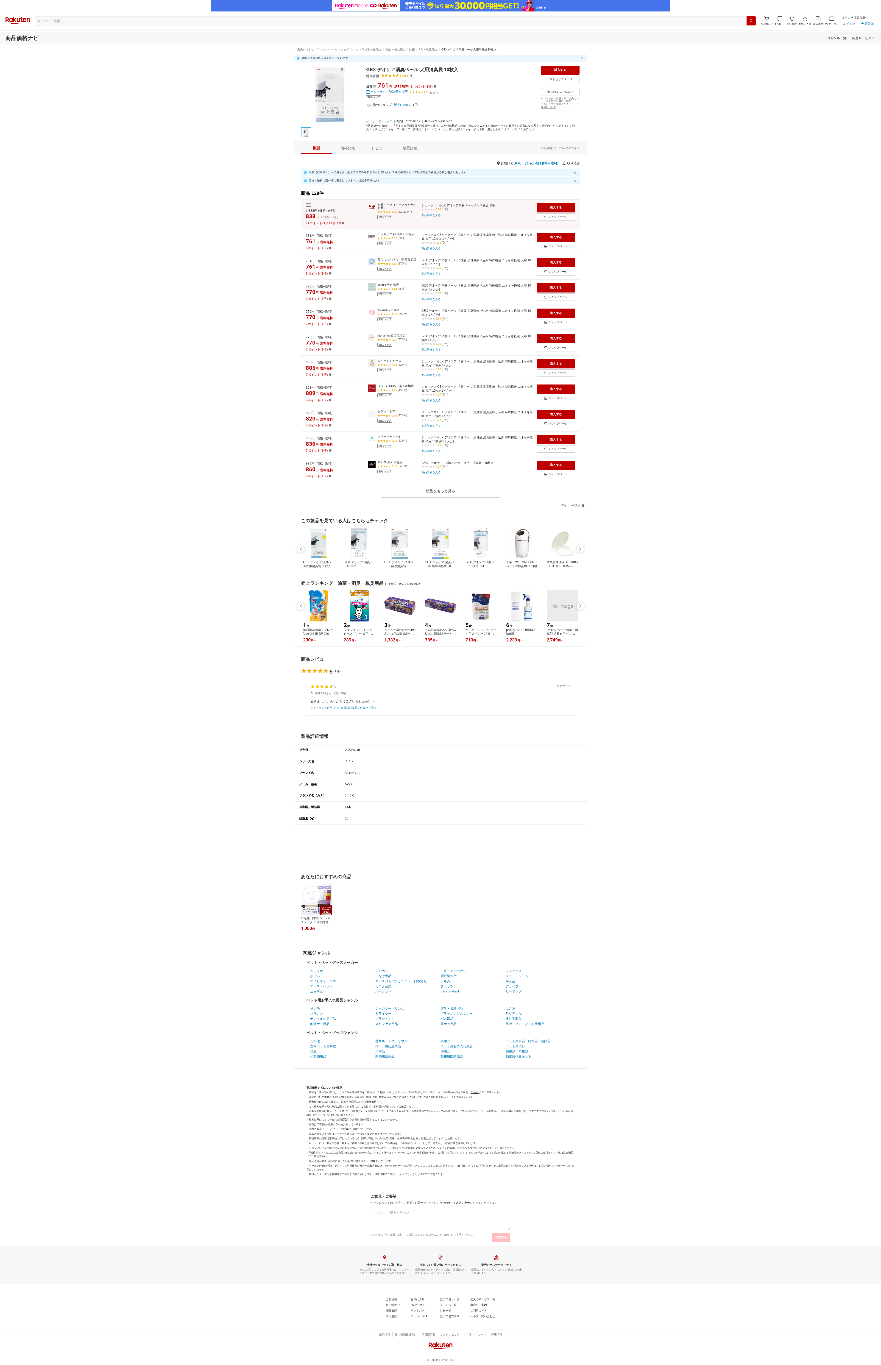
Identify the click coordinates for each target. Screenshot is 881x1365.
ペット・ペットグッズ (335, 49)
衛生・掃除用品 (395, 49)
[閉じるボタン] (582, 58)
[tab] (316, 148)
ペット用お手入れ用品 (367, 49)
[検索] (751, 20)
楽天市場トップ (307, 49)
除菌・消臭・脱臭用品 (423, 49)
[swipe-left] (300, 549)
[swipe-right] (580, 549)
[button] (780, 20)
